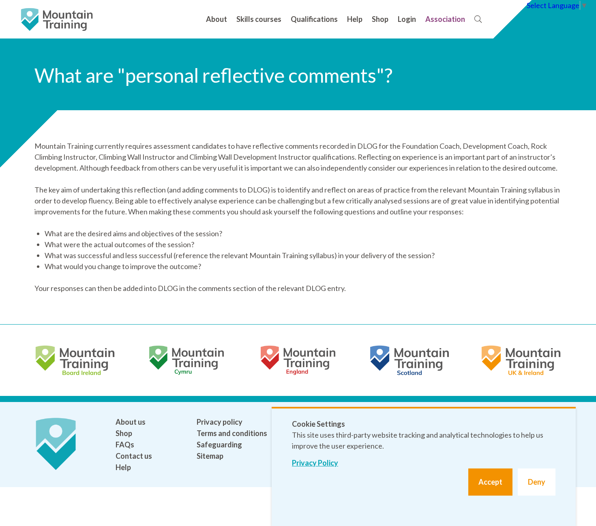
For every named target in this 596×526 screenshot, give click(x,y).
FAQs (125, 444)
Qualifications (314, 19)
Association (445, 19)
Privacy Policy (315, 462)
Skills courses (258, 19)
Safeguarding (219, 444)
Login (407, 19)
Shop (380, 19)
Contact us (134, 455)
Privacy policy (219, 421)
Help (354, 19)
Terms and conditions (232, 433)
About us (131, 421)
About (216, 19)
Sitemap (210, 455)
